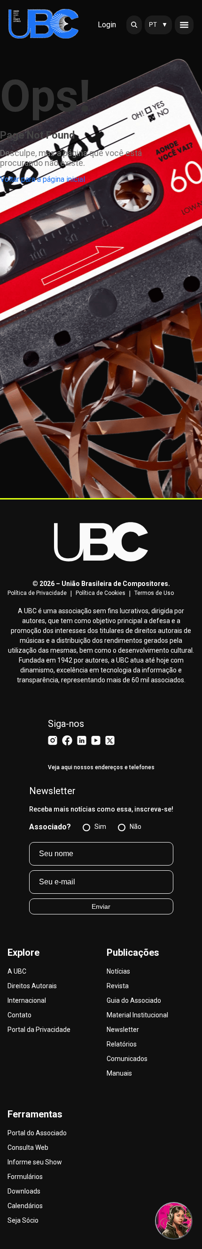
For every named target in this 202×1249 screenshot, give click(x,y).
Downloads (24, 1191)
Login (107, 24)
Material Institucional (137, 1015)
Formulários (25, 1176)
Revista (118, 986)
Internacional (27, 1000)
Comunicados (127, 1058)
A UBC (17, 971)
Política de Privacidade (37, 593)
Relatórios (122, 1044)
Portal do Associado (37, 1133)
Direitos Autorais (32, 986)
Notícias (118, 971)
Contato (19, 1015)
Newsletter (123, 1029)
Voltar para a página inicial (42, 179)
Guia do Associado (134, 1000)
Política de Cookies (100, 593)
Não (135, 826)
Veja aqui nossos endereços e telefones (101, 767)
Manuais (119, 1073)
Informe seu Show (35, 1162)
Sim (100, 826)
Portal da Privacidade (39, 1029)
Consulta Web (28, 1147)
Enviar (101, 906)
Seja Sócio (23, 1220)
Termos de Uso (154, 593)
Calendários (25, 1206)
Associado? (50, 826)
